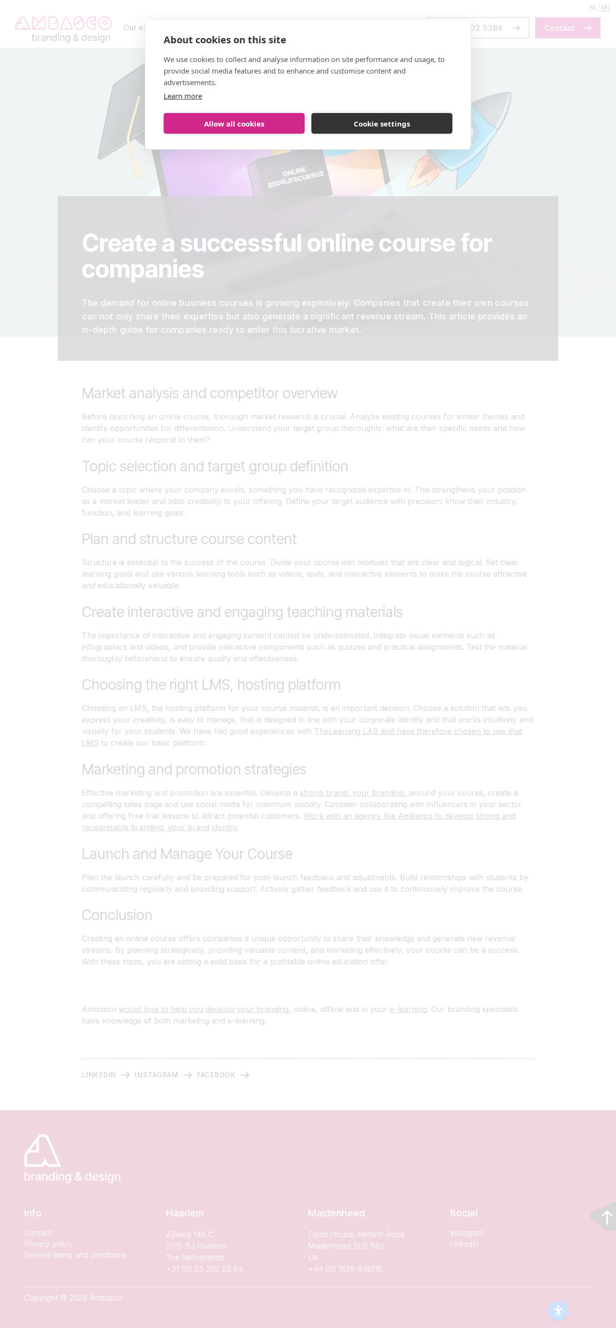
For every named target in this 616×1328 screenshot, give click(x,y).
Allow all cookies (234, 123)
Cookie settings (382, 123)
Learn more (183, 96)
